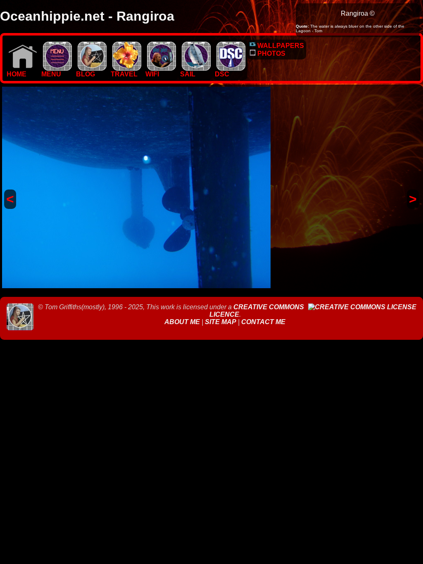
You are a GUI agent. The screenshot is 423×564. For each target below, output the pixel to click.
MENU (51, 74)
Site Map (220, 321)
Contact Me (263, 321)
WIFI (152, 74)
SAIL (187, 74)
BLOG (85, 74)
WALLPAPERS (280, 45)
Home (16, 74)
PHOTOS (270, 53)
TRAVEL (124, 74)
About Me (183, 321)
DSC (222, 74)
